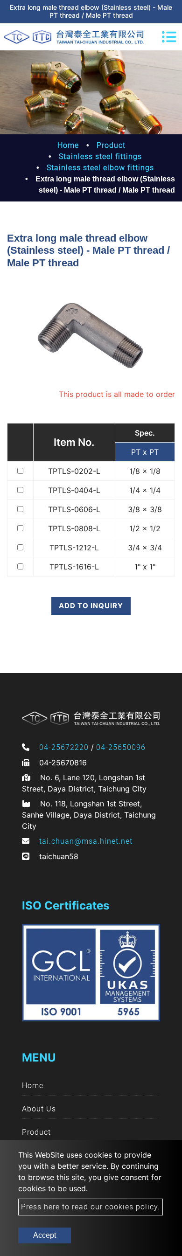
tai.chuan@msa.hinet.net (86, 841)
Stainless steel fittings (100, 156)
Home (68, 145)
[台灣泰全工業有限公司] (74, 37)
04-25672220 (64, 747)
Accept (44, 1235)
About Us (39, 1108)
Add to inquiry (91, 605)
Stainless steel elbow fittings (100, 167)
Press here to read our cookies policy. (90, 1206)
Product (111, 145)
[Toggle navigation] (169, 37)
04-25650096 (121, 747)
